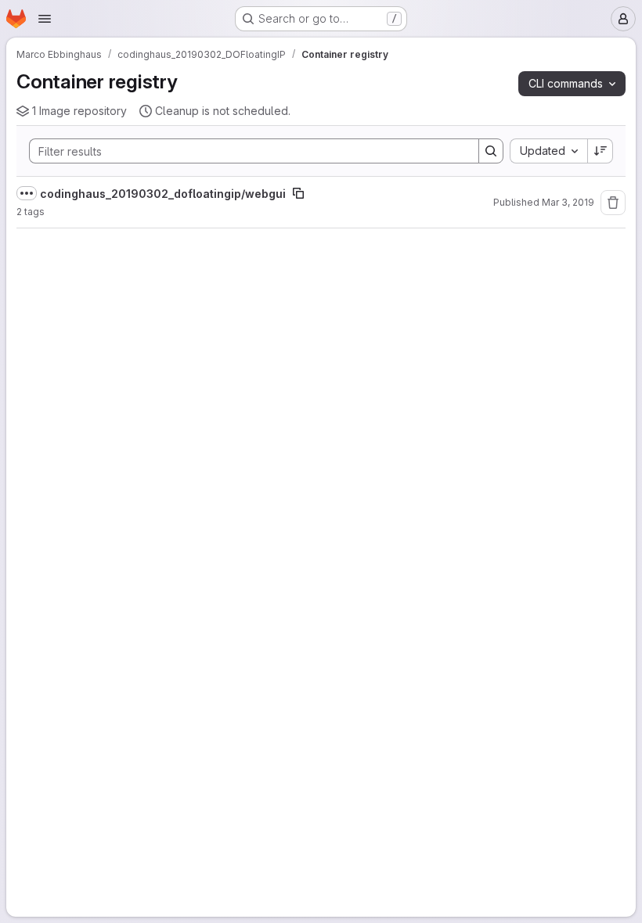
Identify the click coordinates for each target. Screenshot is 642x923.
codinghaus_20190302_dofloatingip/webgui (163, 193)
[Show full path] (26, 193)
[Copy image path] (298, 193)
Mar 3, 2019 (568, 202)
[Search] (490, 150)
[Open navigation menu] (44, 18)
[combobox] (548, 150)
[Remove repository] (613, 202)
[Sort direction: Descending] (600, 150)
